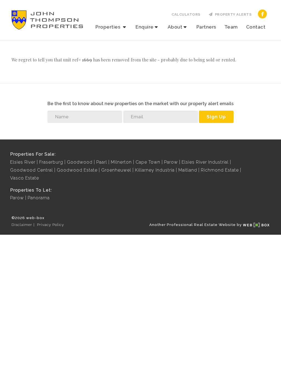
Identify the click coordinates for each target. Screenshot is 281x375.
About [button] (175, 27)
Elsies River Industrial (205, 162)
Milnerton (121, 162)
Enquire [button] (145, 27)
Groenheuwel (116, 170)
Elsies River (22, 162)
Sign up (216, 116)
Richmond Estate (220, 170)
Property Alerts (232, 14)
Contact (256, 27)
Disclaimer (22, 224)
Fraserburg (51, 162)
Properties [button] (108, 27)
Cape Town (148, 162)
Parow (171, 162)
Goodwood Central (31, 170)
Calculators (186, 14)
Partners (206, 27)
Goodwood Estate (77, 170)
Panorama (39, 197)
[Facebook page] (262, 13)
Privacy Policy (50, 224)
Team (231, 27)
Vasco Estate (24, 178)
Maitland (187, 170)
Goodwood (79, 162)
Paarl (101, 162)
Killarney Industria (155, 170)
